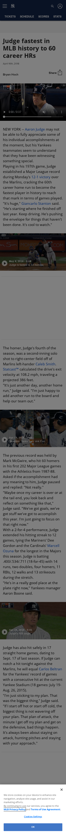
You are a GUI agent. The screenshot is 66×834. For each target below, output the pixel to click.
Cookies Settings (33, 816)
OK (33, 827)
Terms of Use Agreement (36, 809)
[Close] (62, 790)
